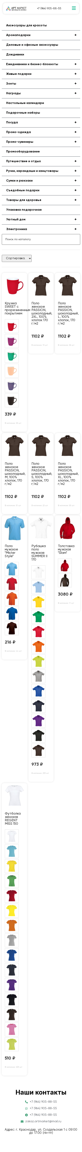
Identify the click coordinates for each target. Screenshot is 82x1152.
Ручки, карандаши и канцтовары (41, 171)
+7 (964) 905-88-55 (49, 8)
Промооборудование (23, 151)
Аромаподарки (41, 35)
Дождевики (15, 54)
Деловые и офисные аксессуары (32, 45)
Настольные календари (25, 103)
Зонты (41, 84)
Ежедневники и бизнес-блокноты (41, 64)
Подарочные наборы (23, 112)
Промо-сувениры (41, 142)
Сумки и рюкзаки (41, 181)
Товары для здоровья (41, 200)
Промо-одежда (41, 132)
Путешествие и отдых (41, 161)
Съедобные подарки (41, 190)
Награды (41, 93)
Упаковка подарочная (24, 209)
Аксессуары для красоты (26, 25)
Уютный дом (41, 220)
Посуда (41, 123)
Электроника (41, 229)
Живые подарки (41, 74)
